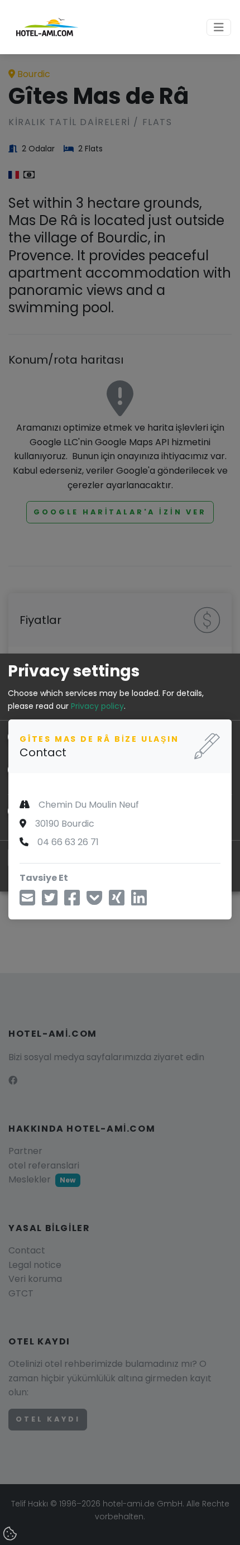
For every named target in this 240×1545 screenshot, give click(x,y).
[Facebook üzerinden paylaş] (72, 901)
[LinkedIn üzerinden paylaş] (139, 901)
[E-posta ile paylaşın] (27, 901)
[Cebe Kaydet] (94, 901)
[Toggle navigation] (219, 27)
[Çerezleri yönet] (11, 1534)
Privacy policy (97, 706)
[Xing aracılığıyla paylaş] (116, 901)
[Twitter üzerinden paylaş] (49, 901)
